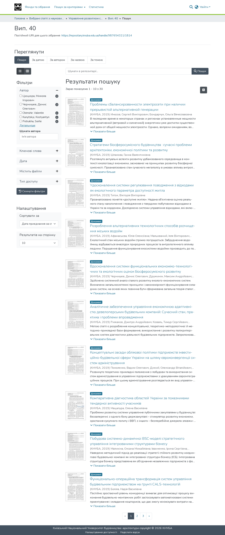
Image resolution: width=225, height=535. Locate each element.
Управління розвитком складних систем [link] (86, 18)
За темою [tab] (96, 60)
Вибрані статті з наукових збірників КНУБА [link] (46, 18)
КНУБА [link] (167, 528)
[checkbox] (21, 96)
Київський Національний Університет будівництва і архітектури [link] (96, 528)
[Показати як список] (20, 71)
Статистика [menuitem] (96, 7)
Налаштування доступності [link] (101, 532)
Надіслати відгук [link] (130, 532)
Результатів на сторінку (37, 235)
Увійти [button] (204, 7)
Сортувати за (29, 216)
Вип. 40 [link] (113, 18)
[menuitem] (69, 7)
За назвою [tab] (78, 60)
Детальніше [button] (27, 125)
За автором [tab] (57, 60)
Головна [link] (19, 18)
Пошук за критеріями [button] (68, 7)
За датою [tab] (38, 60)
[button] (17, 7)
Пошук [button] (201, 71)
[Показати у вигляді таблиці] (27, 71)
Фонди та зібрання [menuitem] (37, 7)
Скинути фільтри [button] (33, 191)
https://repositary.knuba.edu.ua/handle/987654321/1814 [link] (97, 35)
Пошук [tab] (21, 60)
